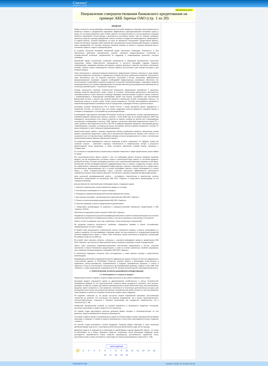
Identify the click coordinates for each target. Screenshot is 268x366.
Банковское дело (184, 10)
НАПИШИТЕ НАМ (80, 364)
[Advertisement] (178, 55)
